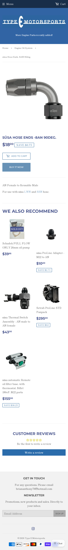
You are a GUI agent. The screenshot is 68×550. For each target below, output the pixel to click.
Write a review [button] (34, 452)
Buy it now (16, 167)
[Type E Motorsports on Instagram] (33, 529)
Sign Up (60, 513)
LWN (27, 192)
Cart (63, 4)
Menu (9, 4)
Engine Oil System (23, 47)
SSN (39, 192)
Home (5, 47)
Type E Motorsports (35, 538)
